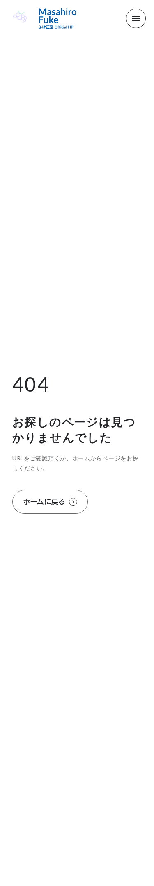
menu (136, 18)
